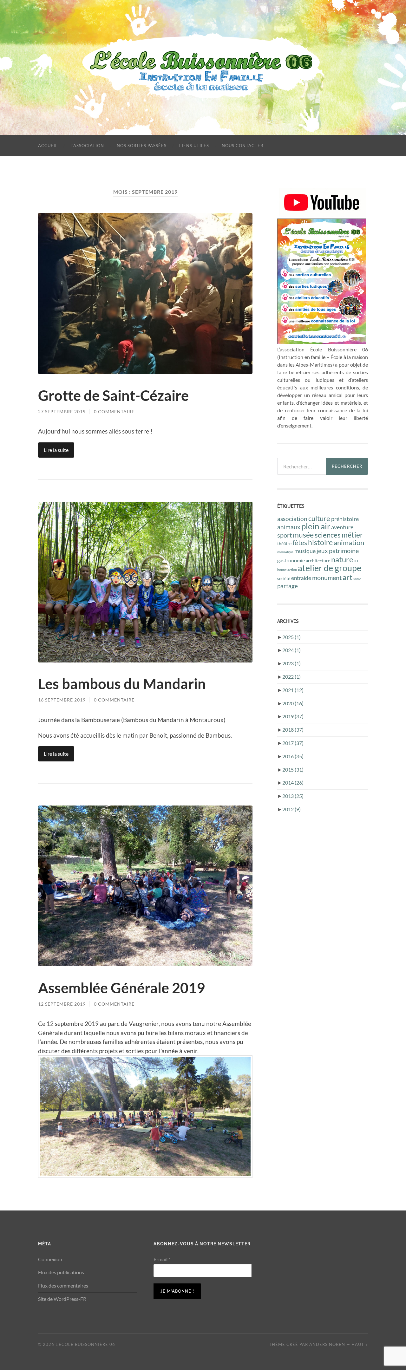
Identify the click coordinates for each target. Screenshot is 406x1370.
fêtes (299, 542)
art (347, 577)
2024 (291, 650)
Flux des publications (61, 1272)
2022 (291, 677)
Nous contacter (242, 145)
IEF (356, 561)
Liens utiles (194, 145)
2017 (293, 743)
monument (327, 577)
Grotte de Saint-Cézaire (113, 395)
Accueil (48, 145)
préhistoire (345, 518)
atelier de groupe (329, 568)
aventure (342, 527)
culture (319, 518)
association (292, 518)
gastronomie (291, 560)
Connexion (50, 1259)
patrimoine (344, 550)
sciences (328, 535)
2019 (293, 716)
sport (284, 535)
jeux (322, 550)
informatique (285, 552)
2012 (291, 809)
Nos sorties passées (142, 145)
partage (287, 586)
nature (342, 559)
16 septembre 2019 (62, 699)
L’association (87, 145)
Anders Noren (327, 1344)
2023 (291, 663)
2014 (293, 783)
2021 (293, 690)
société (283, 578)
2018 (293, 730)
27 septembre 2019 (62, 411)
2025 (291, 637)
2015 (293, 770)
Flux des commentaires (63, 1285)
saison (357, 579)
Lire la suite (56, 450)
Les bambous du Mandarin (122, 683)
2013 (293, 796)
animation (349, 542)
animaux (288, 527)
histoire (320, 542)
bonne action (287, 570)
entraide (301, 578)
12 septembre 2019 (62, 1004)
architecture (318, 560)
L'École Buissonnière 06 (85, 1344)
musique (305, 551)
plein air (315, 526)
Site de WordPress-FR (62, 1299)
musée (303, 535)
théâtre (284, 543)
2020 (293, 703)
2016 (293, 756)
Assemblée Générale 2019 (121, 987)
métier (352, 534)
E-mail (162, 1259)
